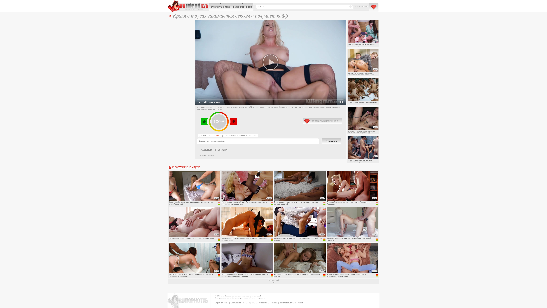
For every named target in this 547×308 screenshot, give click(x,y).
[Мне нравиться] (204, 121)
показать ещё (273, 280)
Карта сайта (236, 303)
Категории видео (220, 7)
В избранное (361, 6)
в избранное (322, 121)
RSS (245, 303)
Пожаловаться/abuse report (291, 303)
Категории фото (242, 7)
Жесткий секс (251, 136)
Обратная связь (221, 303)
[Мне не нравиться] (233, 121)
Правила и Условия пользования (263, 303)
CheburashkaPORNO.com (188, 6)
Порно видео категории (235, 136)
